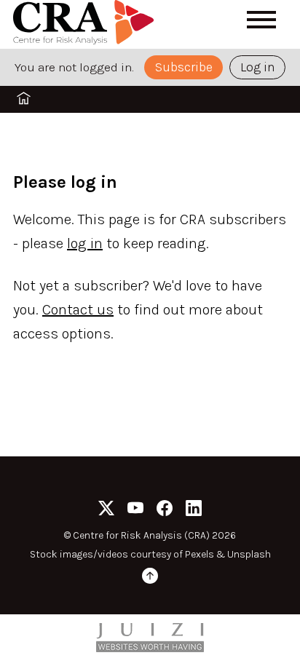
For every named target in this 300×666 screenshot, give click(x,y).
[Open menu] (261, 19)
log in (85, 243)
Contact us (78, 309)
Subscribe (184, 67)
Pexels (199, 554)
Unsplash (249, 554)
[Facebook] (165, 510)
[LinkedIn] (194, 510)
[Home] (86, 24)
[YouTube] (135, 510)
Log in (257, 67)
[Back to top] (150, 578)
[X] (106, 510)
